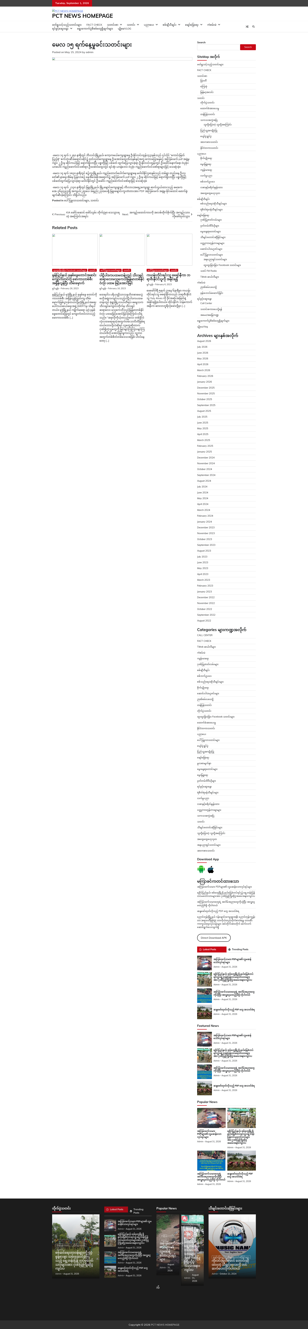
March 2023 (203, 580)
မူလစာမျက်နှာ (204, 763)
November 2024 (206, 463)
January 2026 (204, 381)
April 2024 (202, 504)
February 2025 (205, 445)
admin (89, 52)
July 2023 (202, 556)
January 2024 (204, 521)
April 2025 (202, 434)
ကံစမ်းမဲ (211, 24)
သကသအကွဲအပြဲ (209, 120)
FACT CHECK (204, 70)
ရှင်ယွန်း (55, 288)
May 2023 (202, 568)
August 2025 (204, 411)
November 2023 (206, 533)
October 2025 (204, 399)
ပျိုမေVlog (124, 28)
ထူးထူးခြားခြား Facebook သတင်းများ (69, 270)
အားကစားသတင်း (209, 142)
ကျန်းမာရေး (206, 169)
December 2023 (206, 527)
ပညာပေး (149, 24)
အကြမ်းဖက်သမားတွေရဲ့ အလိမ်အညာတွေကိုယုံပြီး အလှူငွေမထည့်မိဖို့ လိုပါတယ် (234, 1069)
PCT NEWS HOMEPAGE (82, 15)
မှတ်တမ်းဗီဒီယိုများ (209, 225)
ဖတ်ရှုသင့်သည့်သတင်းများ (210, 64)
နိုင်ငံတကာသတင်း (209, 148)
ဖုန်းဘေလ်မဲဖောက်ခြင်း (211, 293)
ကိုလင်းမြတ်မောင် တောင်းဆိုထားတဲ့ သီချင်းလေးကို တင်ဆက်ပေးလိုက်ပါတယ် (230, 1264)
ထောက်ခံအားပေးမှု (209, 108)
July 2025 (202, 416)
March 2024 (203, 510)
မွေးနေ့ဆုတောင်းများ (210, 231)
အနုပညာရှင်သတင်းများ (215, 259)
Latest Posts (209, 949)
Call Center (206, 303)
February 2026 (205, 376)
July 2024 (202, 486)
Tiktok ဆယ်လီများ (209, 276)
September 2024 (206, 475)
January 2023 (204, 591)
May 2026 (202, 358)
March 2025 (203, 440)
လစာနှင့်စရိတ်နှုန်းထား (211, 187)
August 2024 (204, 480)
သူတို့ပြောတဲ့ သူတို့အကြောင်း (218, 124)
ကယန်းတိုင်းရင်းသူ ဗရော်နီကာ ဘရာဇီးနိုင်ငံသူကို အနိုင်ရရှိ (168, 277)
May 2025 (202, 428)
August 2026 (204, 341)
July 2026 (202, 346)
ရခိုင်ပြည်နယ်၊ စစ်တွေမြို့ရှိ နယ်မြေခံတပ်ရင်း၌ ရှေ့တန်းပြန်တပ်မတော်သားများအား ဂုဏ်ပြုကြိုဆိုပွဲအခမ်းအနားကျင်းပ (233, 977)
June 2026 (202, 352)
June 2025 (202, 422)
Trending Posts (240, 949)
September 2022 (206, 614)
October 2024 (204, 469)
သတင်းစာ (202, 76)
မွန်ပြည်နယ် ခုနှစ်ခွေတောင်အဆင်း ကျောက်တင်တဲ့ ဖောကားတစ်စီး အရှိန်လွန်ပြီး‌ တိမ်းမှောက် (74, 279)
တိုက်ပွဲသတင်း (207, 102)
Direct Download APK (214, 937)
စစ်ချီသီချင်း (169, 24)
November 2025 (206, 393)
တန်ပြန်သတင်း (207, 114)
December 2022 (206, 597)
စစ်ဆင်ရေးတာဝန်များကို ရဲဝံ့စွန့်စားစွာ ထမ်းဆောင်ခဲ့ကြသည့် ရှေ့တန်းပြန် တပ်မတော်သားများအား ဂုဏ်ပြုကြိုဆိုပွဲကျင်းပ (74, 1260)
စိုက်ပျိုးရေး (206, 158)
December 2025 (206, 387)
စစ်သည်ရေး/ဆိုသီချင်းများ (213, 203)
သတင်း (94, 200)
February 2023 (205, 585)
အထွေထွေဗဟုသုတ (210, 193)
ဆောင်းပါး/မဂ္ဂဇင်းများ (211, 248)
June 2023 (202, 562)
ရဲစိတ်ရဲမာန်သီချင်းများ (211, 209)
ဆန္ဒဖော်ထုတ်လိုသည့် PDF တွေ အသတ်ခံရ (218, 911)
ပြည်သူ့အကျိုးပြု (208, 130)
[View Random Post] (247, 26)
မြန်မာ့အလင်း (207, 92)
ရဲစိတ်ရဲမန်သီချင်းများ (207, 792)
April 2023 (202, 574)
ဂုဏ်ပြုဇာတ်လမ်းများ (211, 219)
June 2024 (202, 492)
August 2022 (204, 620)
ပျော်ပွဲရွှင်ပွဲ (206, 136)
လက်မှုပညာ (206, 175)
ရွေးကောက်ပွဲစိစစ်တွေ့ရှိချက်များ (95, 28)
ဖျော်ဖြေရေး (192, 24)
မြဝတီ (203, 80)
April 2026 (202, 364)
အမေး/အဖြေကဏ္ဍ (209, 315)
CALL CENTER (205, 635)
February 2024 (205, 515)
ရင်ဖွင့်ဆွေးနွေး (60, 28)
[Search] (253, 26)
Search (201, 42)
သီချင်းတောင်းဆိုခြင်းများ (213, 237)
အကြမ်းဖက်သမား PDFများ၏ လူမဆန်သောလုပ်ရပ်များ (224, 886)
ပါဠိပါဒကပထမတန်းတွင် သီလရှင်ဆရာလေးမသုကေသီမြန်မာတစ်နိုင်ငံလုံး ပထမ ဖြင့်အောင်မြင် (121, 279)
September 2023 (206, 545)
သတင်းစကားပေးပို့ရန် (211, 309)
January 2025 (204, 451)
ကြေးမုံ (203, 86)
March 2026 (203, 370)
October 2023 (204, 539)
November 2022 (206, 603)
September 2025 (206, 405)
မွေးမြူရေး (205, 164)
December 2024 (206, 457)
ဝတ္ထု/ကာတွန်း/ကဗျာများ (212, 243)
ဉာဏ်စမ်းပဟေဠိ (208, 287)
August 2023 (204, 550)
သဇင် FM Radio (208, 270)
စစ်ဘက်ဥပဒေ (207, 181)
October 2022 (204, 609)
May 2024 (202, 498)
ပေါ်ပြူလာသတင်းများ (76, 200)
